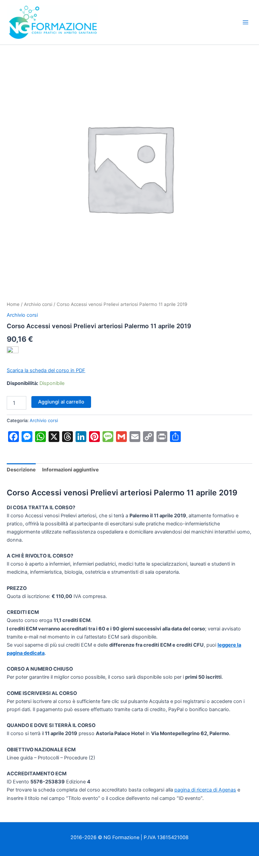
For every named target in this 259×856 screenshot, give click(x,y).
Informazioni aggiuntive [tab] (70, 470)
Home (13, 304)
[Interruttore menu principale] (245, 22)
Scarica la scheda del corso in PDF (46, 370)
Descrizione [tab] (21, 470)
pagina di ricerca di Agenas (205, 790)
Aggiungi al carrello (61, 402)
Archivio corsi (38, 304)
